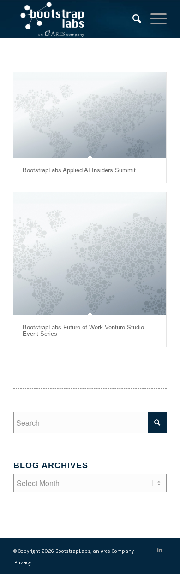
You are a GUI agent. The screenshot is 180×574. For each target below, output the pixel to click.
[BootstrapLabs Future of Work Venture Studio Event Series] (89, 253)
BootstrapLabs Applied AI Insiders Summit (79, 170)
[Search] (132, 18)
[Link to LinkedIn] (160, 550)
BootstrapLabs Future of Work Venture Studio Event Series (83, 330)
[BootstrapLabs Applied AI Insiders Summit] (89, 115)
